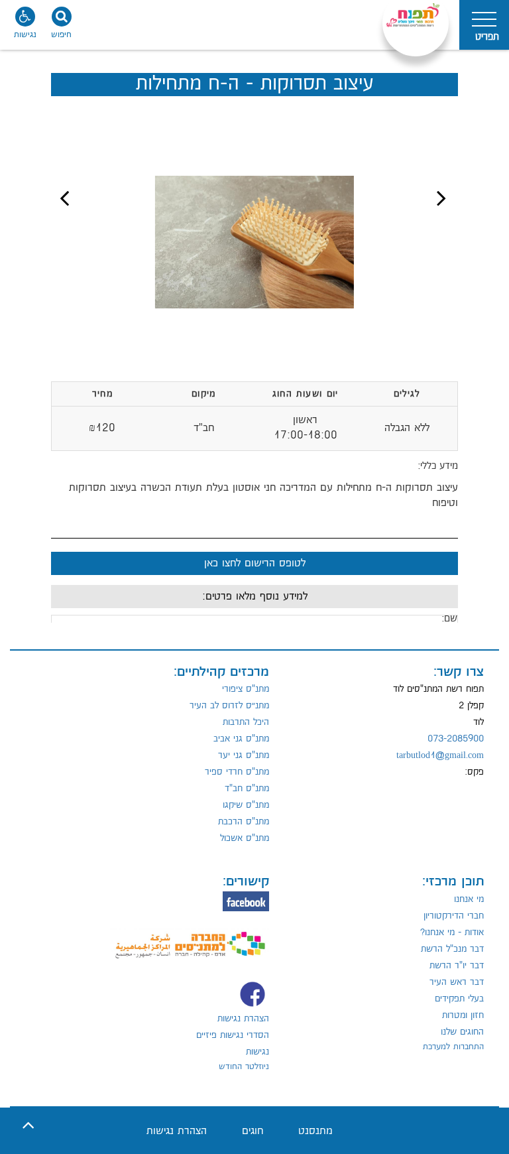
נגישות (257, 1052)
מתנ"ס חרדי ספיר (237, 772)
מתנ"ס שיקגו (246, 805)
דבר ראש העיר (456, 982)
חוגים (252, 1131)
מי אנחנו (469, 899)
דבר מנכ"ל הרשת (452, 949)
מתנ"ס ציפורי (245, 689)
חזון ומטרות (463, 1015)
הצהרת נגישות (243, 1018)
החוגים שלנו (462, 1032)
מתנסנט (315, 1131)
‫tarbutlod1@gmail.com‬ (440, 755)
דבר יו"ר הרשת (456, 965)
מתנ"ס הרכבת (243, 821)
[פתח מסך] (26, 26)
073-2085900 (455, 739)
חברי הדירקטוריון (454, 916)
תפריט (487, 36)
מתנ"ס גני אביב (241, 739)
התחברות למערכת (453, 1046)
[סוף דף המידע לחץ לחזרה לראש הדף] (28, 1126)
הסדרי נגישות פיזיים (232, 1035)
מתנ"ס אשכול (244, 838)
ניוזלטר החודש (244, 1066)
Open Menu (484, 25)
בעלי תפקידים (459, 999)
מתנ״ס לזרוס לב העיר (229, 705)
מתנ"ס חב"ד (247, 788)
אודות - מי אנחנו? (452, 932)
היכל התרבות (246, 722)
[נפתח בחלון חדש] (189, 937)
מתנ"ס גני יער (243, 755)
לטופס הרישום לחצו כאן (255, 563)
